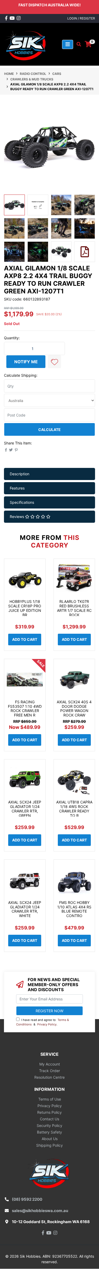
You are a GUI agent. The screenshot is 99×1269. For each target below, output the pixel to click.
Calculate (49, 429)
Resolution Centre (49, 1077)
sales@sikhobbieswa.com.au (40, 1210)
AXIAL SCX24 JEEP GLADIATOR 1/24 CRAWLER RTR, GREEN (24, 808)
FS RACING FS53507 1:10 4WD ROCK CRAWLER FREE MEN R (25, 708)
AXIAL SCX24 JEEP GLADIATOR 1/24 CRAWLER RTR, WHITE (24, 909)
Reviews (17, 516)
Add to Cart (24, 639)
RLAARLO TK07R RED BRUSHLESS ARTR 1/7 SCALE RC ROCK (74, 608)
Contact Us (49, 1119)
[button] (54, 361)
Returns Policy (49, 1112)
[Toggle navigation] (67, 44)
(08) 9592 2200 (27, 1199)
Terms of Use (49, 1099)
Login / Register (81, 18)
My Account (49, 1064)
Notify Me (26, 361)
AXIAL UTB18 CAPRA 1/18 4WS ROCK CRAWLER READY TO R (74, 808)
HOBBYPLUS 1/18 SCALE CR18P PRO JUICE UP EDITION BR (24, 608)
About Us (50, 1138)
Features (17, 488)
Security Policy (49, 1125)
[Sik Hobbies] (26, 44)
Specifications (22, 502)
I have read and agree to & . (42, 1022)
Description (19, 474)
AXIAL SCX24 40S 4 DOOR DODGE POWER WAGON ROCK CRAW (74, 708)
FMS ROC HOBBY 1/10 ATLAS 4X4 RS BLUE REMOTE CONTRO (74, 909)
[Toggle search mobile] (77, 44)
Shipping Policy (49, 1145)
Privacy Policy (46, 1024)
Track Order (49, 1070)
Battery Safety (49, 1132)
